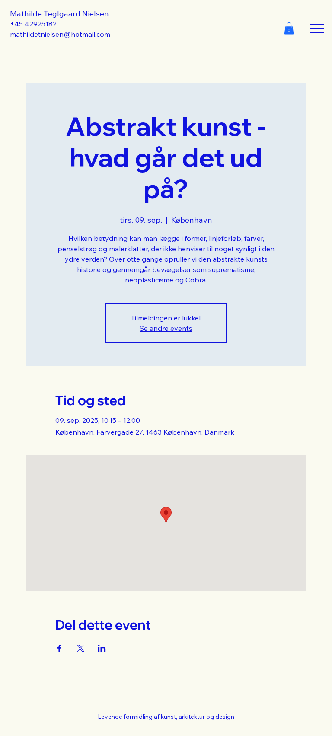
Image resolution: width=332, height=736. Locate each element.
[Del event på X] (81, 648)
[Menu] (317, 28)
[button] (289, 28)
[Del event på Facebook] (59, 648)
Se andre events (166, 328)
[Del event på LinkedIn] (102, 648)
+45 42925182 (33, 23)
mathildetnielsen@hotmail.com (60, 34)
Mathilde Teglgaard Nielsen (59, 14)
